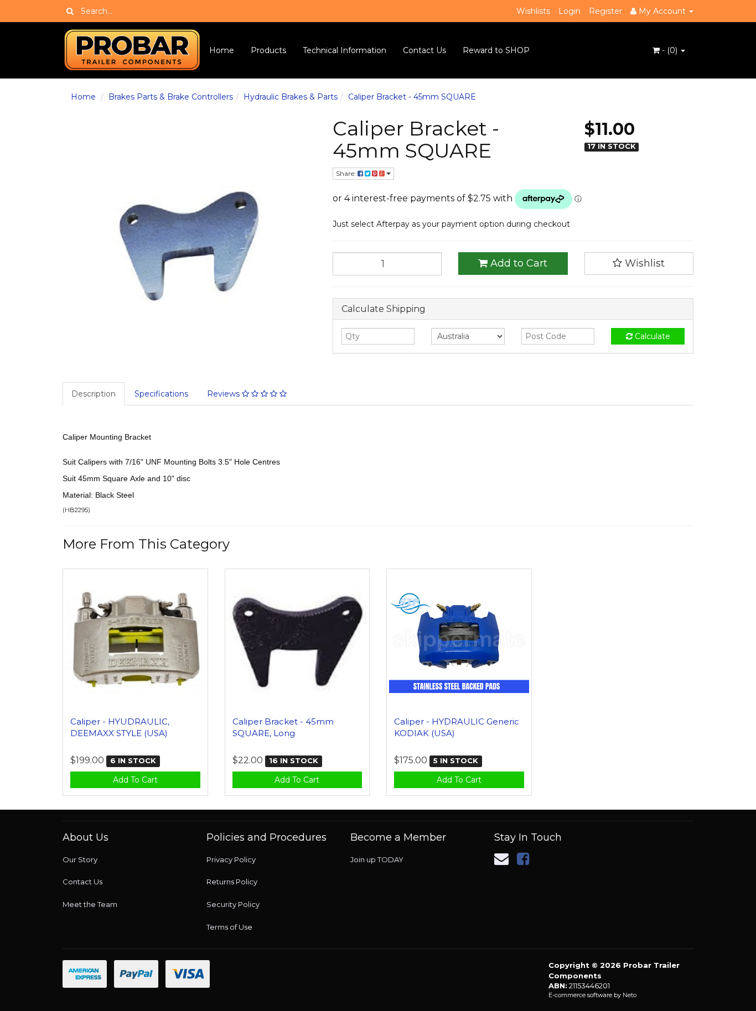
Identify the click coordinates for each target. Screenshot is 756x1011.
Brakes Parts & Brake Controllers (170, 97)
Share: (347, 173)
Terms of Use (229, 927)
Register (605, 11)
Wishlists (533, 11)
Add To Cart (135, 780)
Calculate (651, 336)
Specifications (161, 394)
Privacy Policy (231, 859)
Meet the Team (90, 904)
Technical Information (344, 50)
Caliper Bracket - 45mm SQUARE (412, 97)
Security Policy (233, 904)
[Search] (70, 11)
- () (670, 50)
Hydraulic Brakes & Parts (291, 97)
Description (93, 394)
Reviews (224, 394)
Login (569, 11)
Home (221, 50)
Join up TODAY (376, 859)
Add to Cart (517, 263)
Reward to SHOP (496, 50)
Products (268, 50)
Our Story (80, 859)
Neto (629, 995)
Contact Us (424, 50)
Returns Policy (231, 881)
